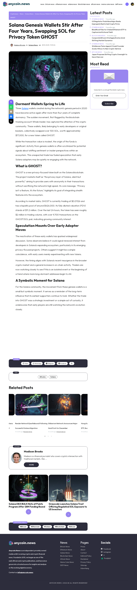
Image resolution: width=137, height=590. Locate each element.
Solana (25, 108)
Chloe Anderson (61, 431)
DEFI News (118, 4)
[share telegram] (11, 111)
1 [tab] (45, 436)
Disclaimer (84, 559)
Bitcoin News (49, 4)
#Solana (47, 527)
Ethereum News (61, 4)
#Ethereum (35, 527)
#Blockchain (59, 527)
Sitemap (83, 565)
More (31, 465)
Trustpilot (107, 558)
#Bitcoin (23, 527)
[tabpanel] (64, 412)
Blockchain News (84, 4)
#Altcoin (72, 527)
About (82, 550)
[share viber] (11, 102)
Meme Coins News (107, 4)
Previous (7, 413)
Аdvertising (84, 568)
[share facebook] (11, 116)
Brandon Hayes (28, 431)
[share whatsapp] (11, 107)
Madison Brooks (33, 451)
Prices (82, 546)
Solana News (72, 4)
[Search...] (127, 4)
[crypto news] (31, 404)
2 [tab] (48, 436)
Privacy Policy (85, 562)
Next (89, 413)
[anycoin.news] (22, 544)
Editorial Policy (85, 556)
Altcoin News (95, 4)
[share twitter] (11, 121)
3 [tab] (51, 436)
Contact (83, 553)
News (42, 4)
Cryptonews (14, 14)
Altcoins (43, 377)
